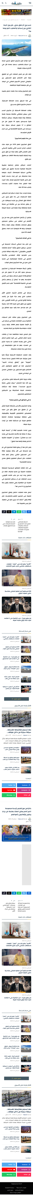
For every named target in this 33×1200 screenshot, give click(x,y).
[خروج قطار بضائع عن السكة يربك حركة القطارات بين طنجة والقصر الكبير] (26, 759)
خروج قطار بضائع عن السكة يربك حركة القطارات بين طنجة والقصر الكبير (10, 759)
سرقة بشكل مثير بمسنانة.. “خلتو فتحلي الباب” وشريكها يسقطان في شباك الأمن (9, 907)
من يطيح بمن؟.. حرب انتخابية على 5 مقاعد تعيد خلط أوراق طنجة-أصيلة (17, 619)
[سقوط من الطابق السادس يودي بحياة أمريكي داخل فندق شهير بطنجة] (26, 750)
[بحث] (3, 3)
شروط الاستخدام (19, 1190)
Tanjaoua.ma (14, 1184)
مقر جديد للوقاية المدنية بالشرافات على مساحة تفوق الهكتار (9, 524)
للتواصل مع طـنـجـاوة (15, 1192)
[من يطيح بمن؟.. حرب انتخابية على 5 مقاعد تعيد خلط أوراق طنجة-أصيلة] (16, 605)
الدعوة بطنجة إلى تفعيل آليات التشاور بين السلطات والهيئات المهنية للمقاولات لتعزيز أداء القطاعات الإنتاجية (24, 527)
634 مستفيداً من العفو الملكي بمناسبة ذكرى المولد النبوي (18, 592)
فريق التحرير (10, 1190)
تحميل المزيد (17, 699)
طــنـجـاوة (20, 819)
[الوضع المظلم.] (6, 3)
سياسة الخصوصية (9, 1188)
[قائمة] (30, 3)
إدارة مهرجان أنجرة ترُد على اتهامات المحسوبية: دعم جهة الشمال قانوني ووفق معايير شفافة (24, 907)
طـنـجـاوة (21, 36)
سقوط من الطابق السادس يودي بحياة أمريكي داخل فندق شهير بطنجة (11, 749)
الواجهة (28, 726)
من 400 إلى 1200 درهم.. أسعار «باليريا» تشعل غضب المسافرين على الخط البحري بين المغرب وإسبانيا (11, 770)
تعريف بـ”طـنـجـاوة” (21, 1188)
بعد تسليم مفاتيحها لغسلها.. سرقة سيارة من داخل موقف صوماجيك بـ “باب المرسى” (19, 732)
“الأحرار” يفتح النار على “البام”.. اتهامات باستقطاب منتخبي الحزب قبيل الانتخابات (18, 565)
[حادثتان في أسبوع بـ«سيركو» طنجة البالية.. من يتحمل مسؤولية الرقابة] (26, 689)
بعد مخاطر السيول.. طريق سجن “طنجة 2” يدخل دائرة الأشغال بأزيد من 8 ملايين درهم (11, 670)
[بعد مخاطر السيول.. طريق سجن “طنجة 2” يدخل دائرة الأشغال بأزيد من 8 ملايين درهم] (26, 669)
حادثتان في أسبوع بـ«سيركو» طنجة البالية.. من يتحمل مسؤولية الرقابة (10, 688)
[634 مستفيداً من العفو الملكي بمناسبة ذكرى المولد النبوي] (16, 578)
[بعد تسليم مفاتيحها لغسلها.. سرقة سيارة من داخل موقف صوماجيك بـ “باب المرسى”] (16, 719)
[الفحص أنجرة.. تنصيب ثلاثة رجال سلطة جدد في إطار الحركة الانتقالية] (26, 679)
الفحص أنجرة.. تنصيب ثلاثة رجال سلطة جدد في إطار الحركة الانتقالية (11, 679)
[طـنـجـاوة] (16, 3)
